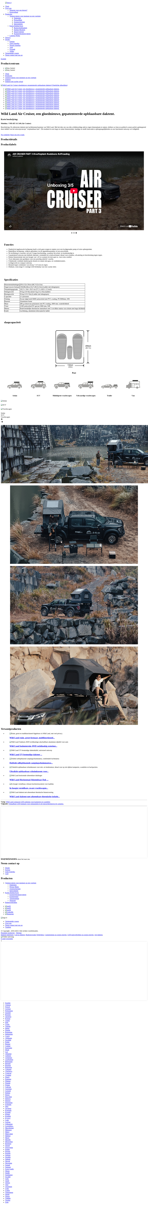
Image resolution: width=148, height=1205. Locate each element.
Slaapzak (13, 900)
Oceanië (12, 49)
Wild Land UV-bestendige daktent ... (26, 754)
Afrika (12, 51)
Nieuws (8, 38)
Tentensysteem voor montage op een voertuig (25, 16)
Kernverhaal (14, 12)
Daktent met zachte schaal (14, 81)
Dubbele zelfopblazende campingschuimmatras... (31, 763)
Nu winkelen (5, 135)
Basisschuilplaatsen (20, 28)
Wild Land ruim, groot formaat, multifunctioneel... (32, 738)
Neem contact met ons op (14, 55)
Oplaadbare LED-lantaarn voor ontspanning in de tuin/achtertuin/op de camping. (36, 804)
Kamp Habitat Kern (16, 26)
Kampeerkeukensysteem (22, 34)
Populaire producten (8, 933)
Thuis (7, 6)
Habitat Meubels (19, 30)
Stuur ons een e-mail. (17, 135)
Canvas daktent (19, 935)
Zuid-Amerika (14, 43)
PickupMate (18, 20)
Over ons (8, 8)
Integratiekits (18, 24)
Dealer (7, 39)
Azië (11, 47)
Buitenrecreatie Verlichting (35, 935)
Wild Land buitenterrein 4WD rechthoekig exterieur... (33, 746)
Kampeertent (14, 897)
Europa (12, 41)
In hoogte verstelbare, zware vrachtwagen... (29, 788)
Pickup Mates (14, 887)
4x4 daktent (98, 935)
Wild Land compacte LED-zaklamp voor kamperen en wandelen (28, 802)
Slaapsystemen (19, 32)
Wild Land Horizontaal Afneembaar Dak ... (29, 780)
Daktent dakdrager (7, 935)
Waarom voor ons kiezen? (18, 10)
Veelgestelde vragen (12, 53)
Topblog (8, 927)
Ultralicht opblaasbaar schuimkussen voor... (29, 771)
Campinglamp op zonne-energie (56, 935)
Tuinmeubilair (14, 898)
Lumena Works (15, 36)
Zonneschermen (19, 22)
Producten (8, 14)
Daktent (8, 80)
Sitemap (19, 933)
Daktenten (17, 18)
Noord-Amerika (15, 45)
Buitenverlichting (11, 902)
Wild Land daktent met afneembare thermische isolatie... (35, 796)
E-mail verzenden (7, 939)
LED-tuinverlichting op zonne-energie (80, 935)
